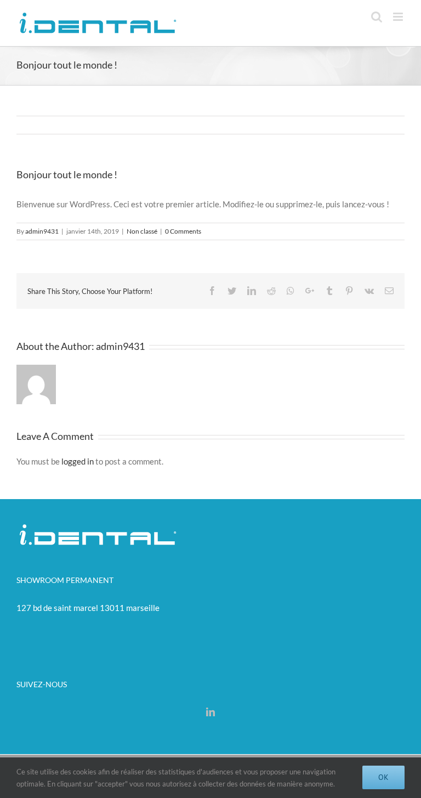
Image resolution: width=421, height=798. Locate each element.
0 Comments (183, 231)
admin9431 (42, 231)
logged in (77, 461)
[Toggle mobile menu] (399, 16)
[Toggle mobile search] (376, 16)
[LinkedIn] (210, 712)
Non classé (142, 231)
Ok (383, 777)
